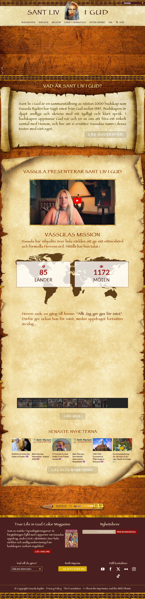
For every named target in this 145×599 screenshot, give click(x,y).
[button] (72, 68)
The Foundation (72, 589)
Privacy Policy (53, 589)
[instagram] (134, 569)
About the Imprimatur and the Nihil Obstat (108, 589)
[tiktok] (118, 576)
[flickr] (126, 569)
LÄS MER (72, 416)
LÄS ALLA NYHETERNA (72, 470)
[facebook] (110, 569)
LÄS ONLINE (42, 551)
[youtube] (103, 569)
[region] (72, 50)
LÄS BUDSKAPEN (105, 134)
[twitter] (118, 569)
